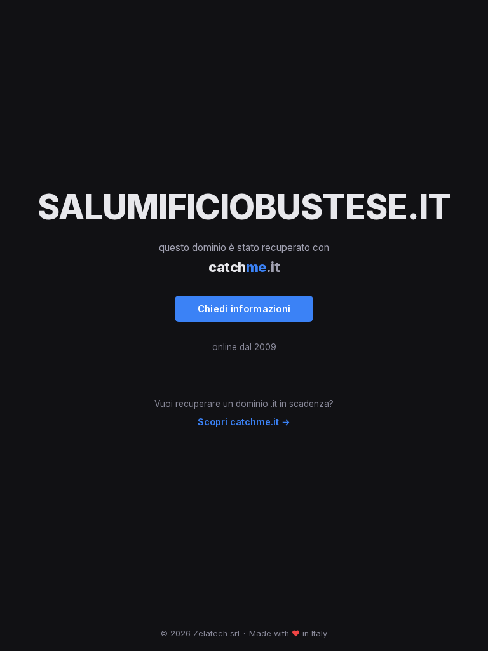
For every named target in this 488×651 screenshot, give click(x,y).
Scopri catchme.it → (244, 421)
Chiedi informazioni (244, 308)
